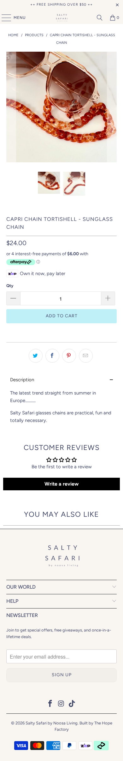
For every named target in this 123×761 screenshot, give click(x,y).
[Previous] (11, 107)
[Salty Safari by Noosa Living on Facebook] (50, 704)
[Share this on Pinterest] (69, 356)
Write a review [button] (61, 484)
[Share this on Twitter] (36, 356)
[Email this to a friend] (86, 356)
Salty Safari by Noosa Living (52, 723)
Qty (9, 285)
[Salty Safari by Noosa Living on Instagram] (61, 704)
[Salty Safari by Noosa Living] (61, 17)
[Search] (100, 17)
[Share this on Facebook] (52, 356)
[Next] (112, 107)
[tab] (61, 380)
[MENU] (3, 17)
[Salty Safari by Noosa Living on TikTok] (72, 704)
